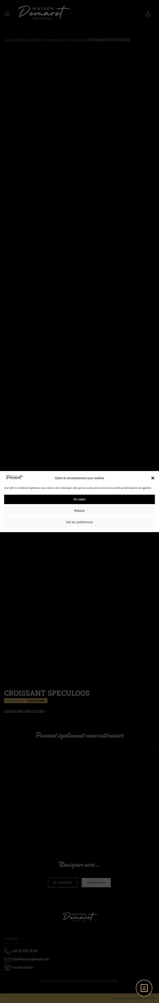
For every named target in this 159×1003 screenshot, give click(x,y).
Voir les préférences (79, 522)
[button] (153, 478)
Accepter (79, 499)
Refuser (79, 510)
